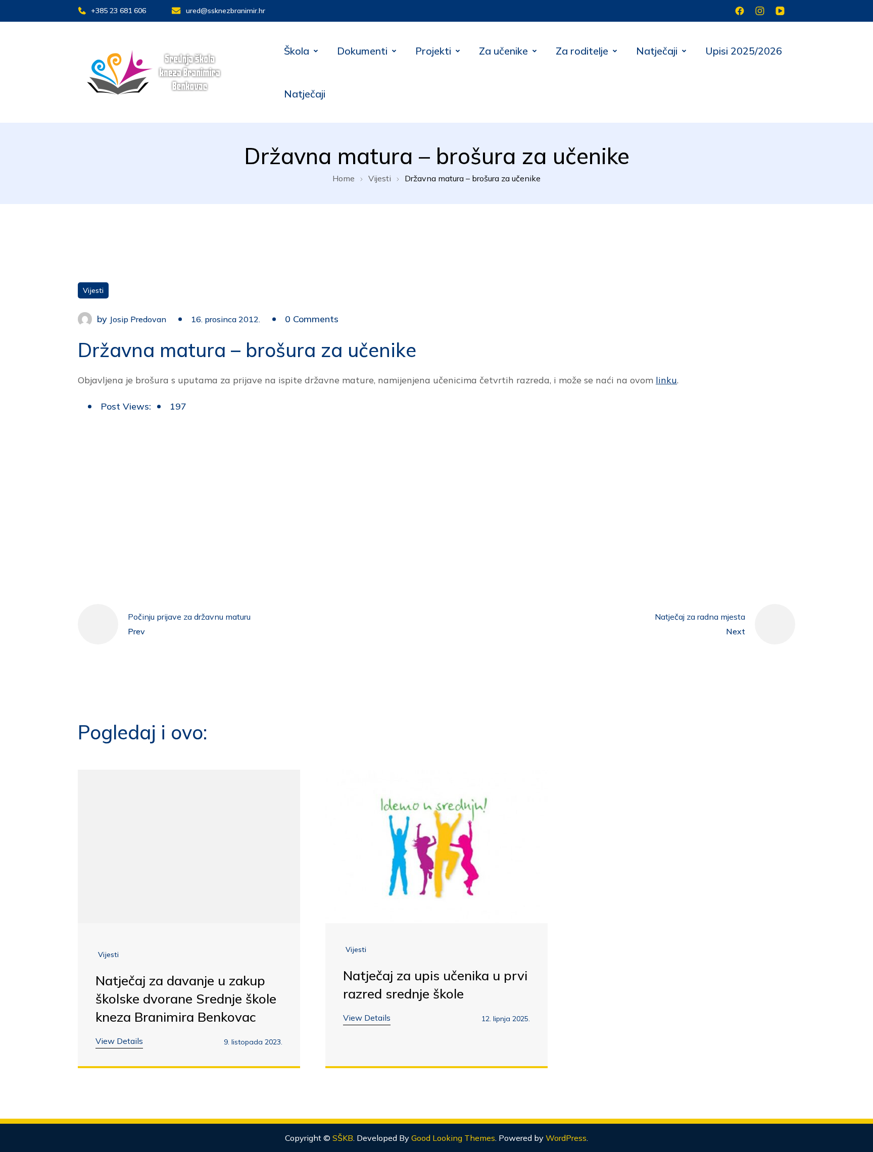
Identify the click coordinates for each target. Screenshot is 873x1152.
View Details (119, 1041)
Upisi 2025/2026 (743, 50)
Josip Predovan (138, 319)
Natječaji (656, 50)
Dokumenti (362, 50)
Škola (296, 50)
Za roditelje (582, 50)
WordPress (566, 1138)
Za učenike (503, 50)
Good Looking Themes (453, 1138)
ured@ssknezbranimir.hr (225, 10)
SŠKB (342, 1138)
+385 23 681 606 (118, 10)
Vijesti (93, 290)
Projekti (433, 50)
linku (666, 380)
